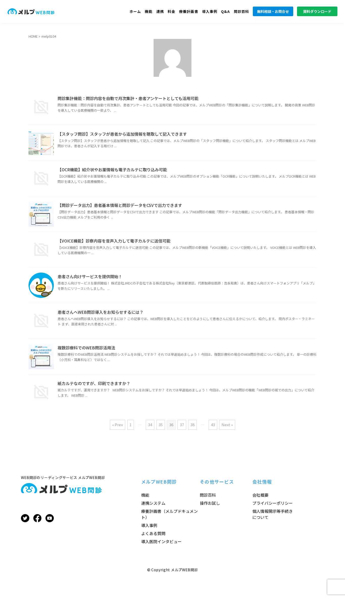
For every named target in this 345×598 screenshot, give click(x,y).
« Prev (117, 424)
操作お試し (210, 503)
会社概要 (260, 495)
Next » (227, 424)
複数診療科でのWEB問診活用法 (86, 348)
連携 (160, 11)
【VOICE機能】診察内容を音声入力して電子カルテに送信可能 (114, 241)
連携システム (153, 503)
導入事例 (209, 11)
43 (213, 424)
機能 (148, 11)
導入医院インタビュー (161, 541)
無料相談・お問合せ (273, 11)
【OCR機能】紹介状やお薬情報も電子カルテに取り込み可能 (112, 169)
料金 (171, 11)
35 (161, 424)
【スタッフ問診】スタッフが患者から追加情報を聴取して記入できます (122, 134)
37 (182, 424)
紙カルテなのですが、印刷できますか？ (94, 383)
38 (192, 424)
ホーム (135, 11)
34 (150, 424)
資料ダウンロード (317, 11)
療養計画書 (188, 11)
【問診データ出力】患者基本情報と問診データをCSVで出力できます (120, 205)
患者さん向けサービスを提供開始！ (90, 276)
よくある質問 (153, 533)
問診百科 (241, 11)
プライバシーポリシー (272, 503)
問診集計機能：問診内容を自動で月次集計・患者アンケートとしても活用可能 (128, 98)
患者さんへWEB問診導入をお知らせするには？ (100, 312)
